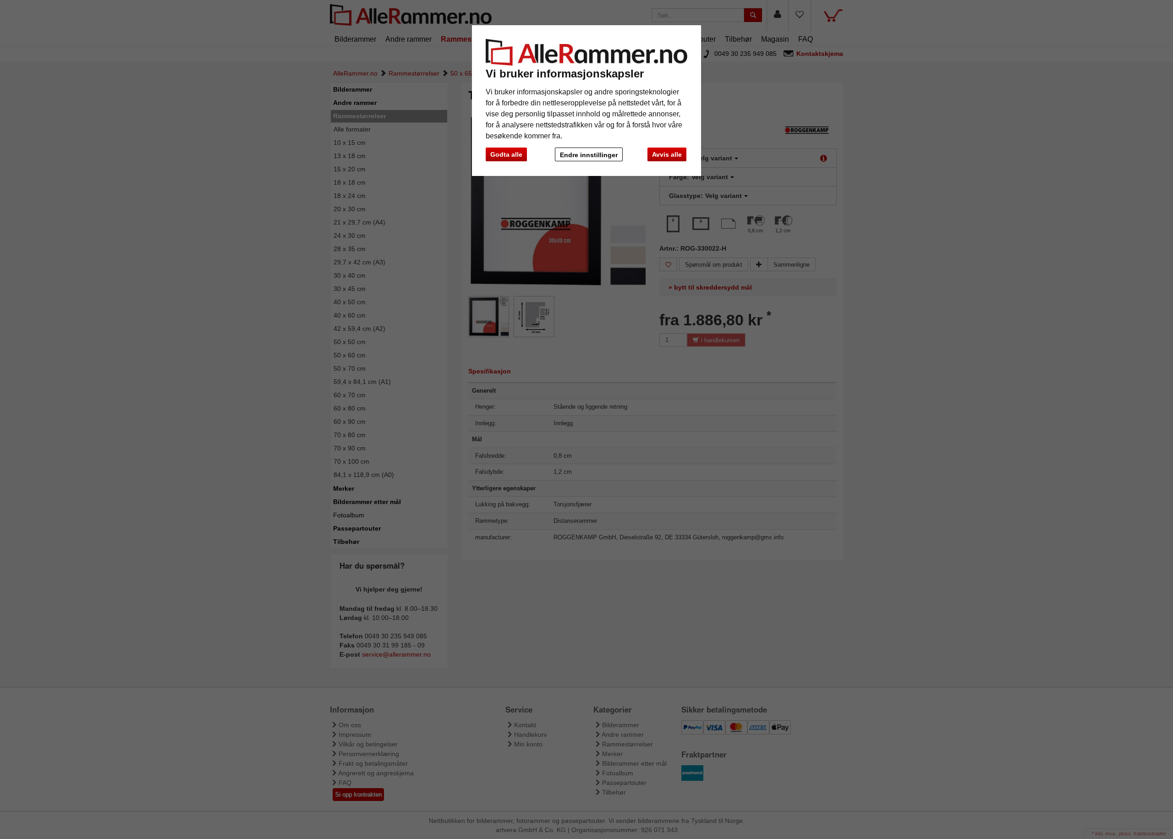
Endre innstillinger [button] (589, 155)
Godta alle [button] (506, 154)
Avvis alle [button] (667, 154)
